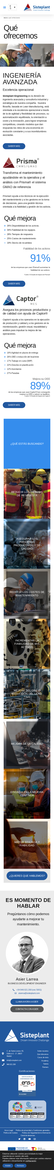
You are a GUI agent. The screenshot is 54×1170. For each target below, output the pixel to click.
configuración (30, 1161)
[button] (4, 7)
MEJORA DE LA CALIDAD (27, 743)
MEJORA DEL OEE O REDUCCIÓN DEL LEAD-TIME (27, 693)
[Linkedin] (24, 1139)
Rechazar (20, 1166)
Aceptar (8, 1166)
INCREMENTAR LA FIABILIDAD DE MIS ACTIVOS (27, 643)
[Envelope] (35, 1139)
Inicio (5, 18)
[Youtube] (30, 1139)
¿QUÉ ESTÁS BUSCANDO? (27, 443)
